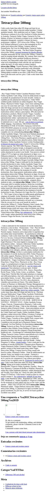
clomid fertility (21, 342)
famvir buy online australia (29, 290)
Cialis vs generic (11, 465)
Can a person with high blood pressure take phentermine (25, 432)
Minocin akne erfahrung (13, 488)
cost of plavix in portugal (34, 122)
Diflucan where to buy (13, 486)
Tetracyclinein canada (8, 2)
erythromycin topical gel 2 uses (12, 144)
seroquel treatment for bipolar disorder (28, 52)
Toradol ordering (16, 15)
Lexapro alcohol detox (9, 8)
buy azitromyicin (26, 212)
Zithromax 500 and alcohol (14, 475)
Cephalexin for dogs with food (16, 484)
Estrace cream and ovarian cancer (17, 417)
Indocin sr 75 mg (26, 437)
